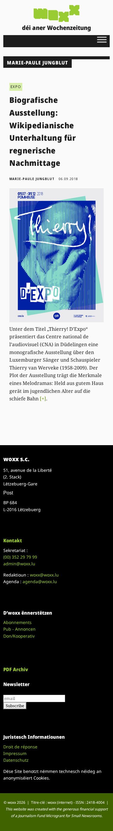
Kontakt (12, 540)
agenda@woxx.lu (40, 581)
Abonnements (17, 622)
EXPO (16, 86)
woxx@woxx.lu (44, 575)
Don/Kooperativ (19, 636)
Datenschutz (16, 760)
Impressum (15, 753)
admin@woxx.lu (19, 564)
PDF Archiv (15, 669)
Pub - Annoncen (19, 629)
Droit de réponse (20, 747)
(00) (20, 557)
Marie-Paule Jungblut (32, 179)
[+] (43, 398)
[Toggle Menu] (102, 39)
